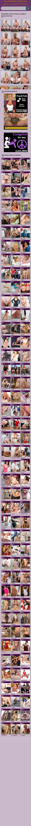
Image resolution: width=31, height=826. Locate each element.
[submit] (28, 8)
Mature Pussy (15, 1)
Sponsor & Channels (20, 4)
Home (7, 4)
